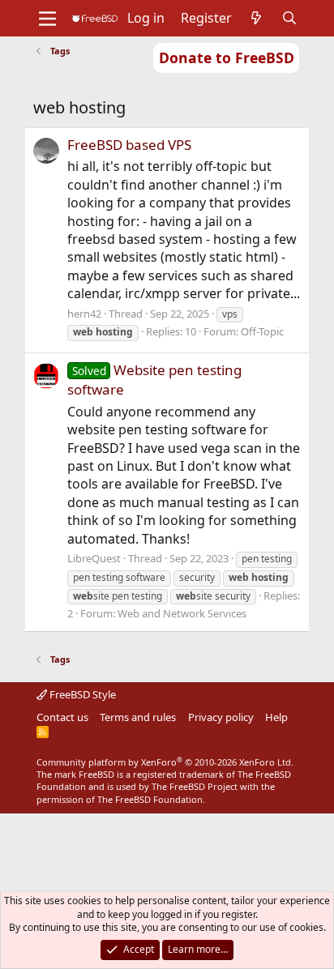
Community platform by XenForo (164, 762)
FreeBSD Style (81, 694)
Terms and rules (138, 717)
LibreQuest (94, 558)
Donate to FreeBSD (226, 57)
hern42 (84, 313)
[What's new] (256, 17)
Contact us (62, 717)
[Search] (289, 17)
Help (276, 717)
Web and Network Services (182, 613)
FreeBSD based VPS (129, 144)
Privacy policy (221, 717)
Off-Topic (262, 331)
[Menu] (47, 18)
